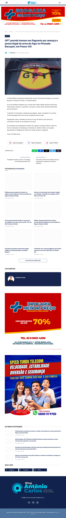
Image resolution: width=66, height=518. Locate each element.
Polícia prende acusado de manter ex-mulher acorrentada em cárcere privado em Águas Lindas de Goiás (18, 194)
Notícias (7, 36)
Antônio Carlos (20, 277)
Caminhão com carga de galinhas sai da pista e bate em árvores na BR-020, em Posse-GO (47, 250)
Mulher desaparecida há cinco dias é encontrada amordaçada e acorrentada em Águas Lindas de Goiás (47, 222)
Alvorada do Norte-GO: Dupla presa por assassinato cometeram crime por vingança (47, 161)
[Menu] (7, 2)
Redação (12, 52)
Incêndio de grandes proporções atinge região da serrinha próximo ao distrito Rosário (17, 250)
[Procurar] (59, 2)
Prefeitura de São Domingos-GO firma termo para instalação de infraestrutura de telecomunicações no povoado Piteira (38, 448)
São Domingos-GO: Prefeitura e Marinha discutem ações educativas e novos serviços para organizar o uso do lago (36, 440)
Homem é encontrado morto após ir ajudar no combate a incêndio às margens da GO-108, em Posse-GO (47, 194)
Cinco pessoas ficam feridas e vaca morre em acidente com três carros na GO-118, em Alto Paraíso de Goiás (18, 222)
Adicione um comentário (33, 260)
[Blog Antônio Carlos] (33, 2)
